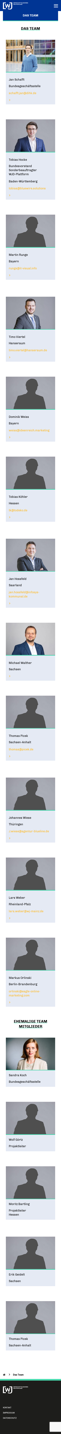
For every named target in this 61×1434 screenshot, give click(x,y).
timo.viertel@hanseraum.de (28, 350)
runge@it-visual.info (23, 268)
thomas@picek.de (21, 749)
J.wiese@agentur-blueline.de (29, 831)
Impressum (9, 1413)
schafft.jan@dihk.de (22, 93)
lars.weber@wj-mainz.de (26, 911)
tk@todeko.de (18, 510)
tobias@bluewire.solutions (27, 188)
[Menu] (56, 6)
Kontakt (7, 1407)
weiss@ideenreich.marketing (29, 430)
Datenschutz (10, 1418)
